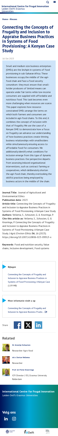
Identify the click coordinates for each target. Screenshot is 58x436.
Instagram (14, 419)
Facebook (17, 325)
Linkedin (6, 419)
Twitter (28, 325)
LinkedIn (38, 325)
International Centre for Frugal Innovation (25, 6)
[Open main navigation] (54, 2)
